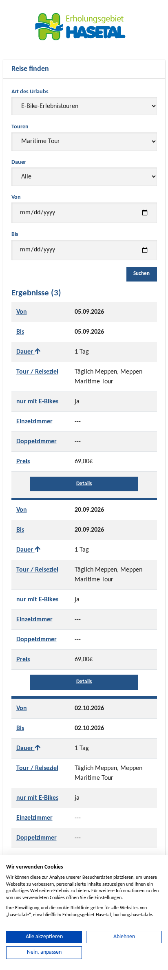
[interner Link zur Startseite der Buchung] (84, 26)
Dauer (18, 162)
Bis (14, 234)
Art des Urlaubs (30, 92)
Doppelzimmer (36, 441)
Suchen (141, 273)
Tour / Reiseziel (37, 372)
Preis (23, 461)
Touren (20, 127)
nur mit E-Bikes (37, 401)
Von (16, 197)
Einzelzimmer (34, 421)
